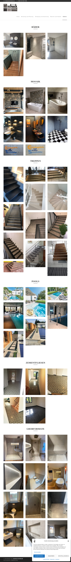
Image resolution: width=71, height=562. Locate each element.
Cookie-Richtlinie (46, 559)
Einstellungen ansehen (63, 556)
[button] (68, 541)
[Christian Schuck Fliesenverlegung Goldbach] (10, 7)
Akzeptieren (39, 556)
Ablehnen (51, 556)
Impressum (57, 559)
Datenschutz (52, 559)
